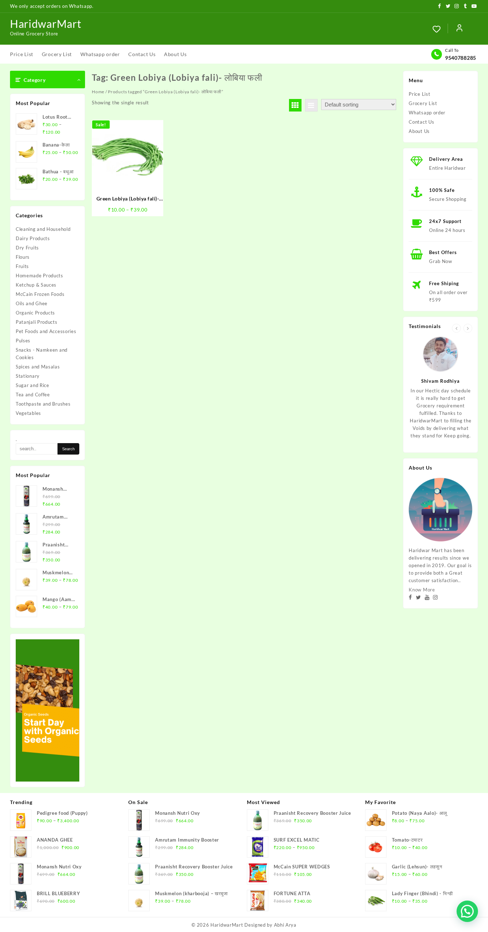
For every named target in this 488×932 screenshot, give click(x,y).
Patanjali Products (37, 322)
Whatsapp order (427, 112)
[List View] (311, 105)
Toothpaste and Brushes (43, 404)
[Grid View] (295, 105)
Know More (422, 590)
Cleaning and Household (43, 229)
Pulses (23, 340)
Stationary (28, 376)
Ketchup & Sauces (36, 285)
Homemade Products (39, 275)
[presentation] (456, 328)
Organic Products (35, 313)
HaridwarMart (45, 23)
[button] (467, 911)
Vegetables (28, 413)
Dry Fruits (27, 248)
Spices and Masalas (38, 367)
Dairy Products (33, 238)
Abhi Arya (285, 925)
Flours (23, 257)
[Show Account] (459, 29)
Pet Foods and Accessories (46, 331)
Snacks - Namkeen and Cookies (42, 353)
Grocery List (423, 103)
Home (98, 91)
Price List (419, 94)
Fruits (22, 266)
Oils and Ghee (32, 303)
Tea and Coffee (33, 394)
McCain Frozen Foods (40, 294)
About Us (419, 131)
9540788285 (460, 58)
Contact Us (421, 122)
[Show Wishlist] (440, 29)
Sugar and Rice (32, 385)
